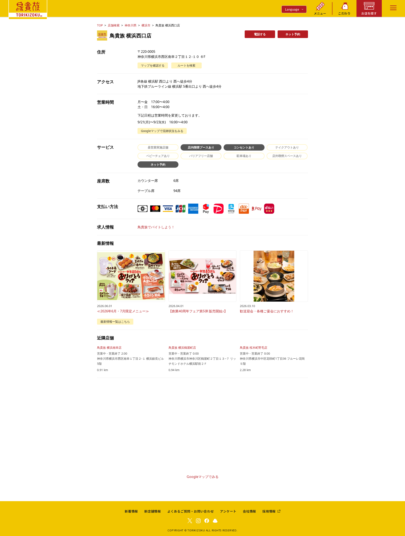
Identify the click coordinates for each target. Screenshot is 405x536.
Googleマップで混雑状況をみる (162, 131)
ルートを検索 (186, 65)
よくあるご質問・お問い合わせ (190, 511)
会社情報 (249, 511)
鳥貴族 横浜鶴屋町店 (182, 348)
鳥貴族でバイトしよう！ (156, 227)
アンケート (228, 511)
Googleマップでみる (203, 476)
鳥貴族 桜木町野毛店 (253, 348)
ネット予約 (292, 34)
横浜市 (146, 25)
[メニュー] (393, 7)
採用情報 (269, 511)
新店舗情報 (152, 511)
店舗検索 (114, 25)
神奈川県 (130, 25)
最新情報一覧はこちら (115, 322)
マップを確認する (153, 65)
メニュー (320, 13)
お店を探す (369, 13)
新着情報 (131, 511)
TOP (100, 25)
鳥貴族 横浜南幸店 (109, 348)
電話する (260, 34)
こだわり (344, 13)
